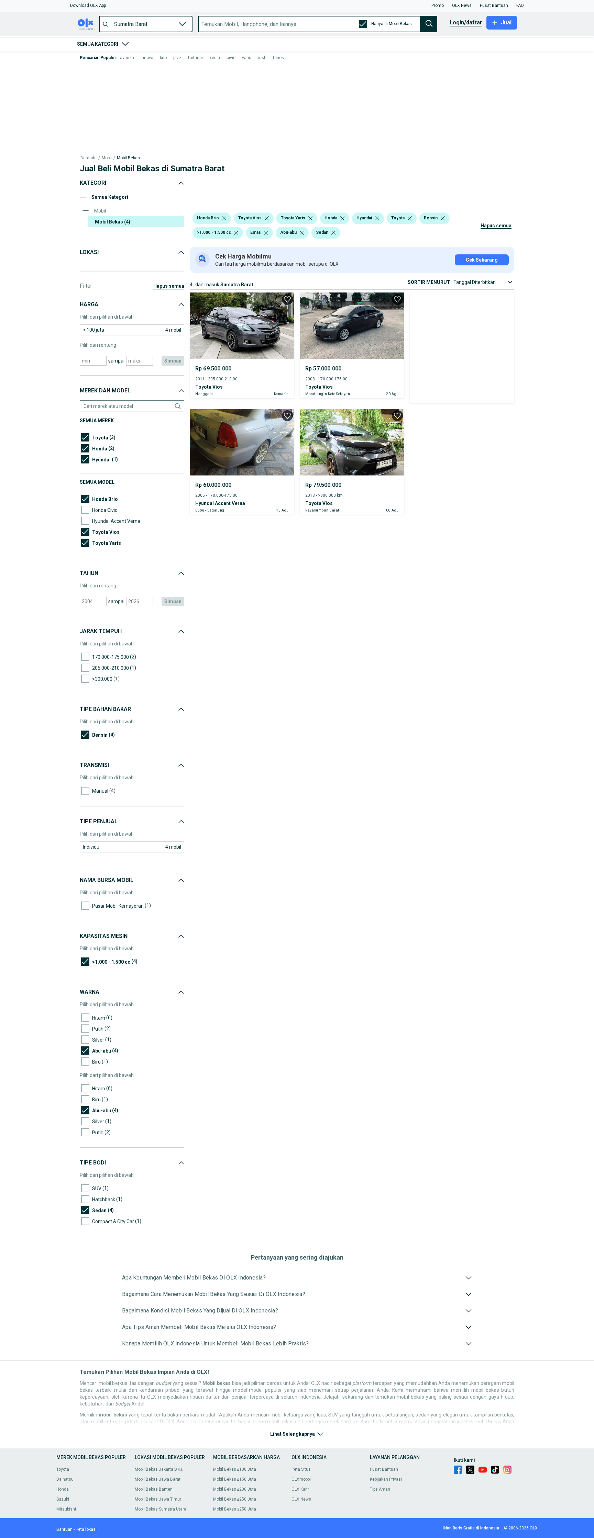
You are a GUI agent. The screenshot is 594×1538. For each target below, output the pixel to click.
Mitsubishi (66, 1509)
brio (163, 57)
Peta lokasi (86, 1529)
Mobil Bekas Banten (154, 1489)
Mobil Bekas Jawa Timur (158, 1499)
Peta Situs (301, 1469)
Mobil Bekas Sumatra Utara (160, 1509)
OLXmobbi (301, 1479)
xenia (215, 57)
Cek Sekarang (482, 260)
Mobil (107, 158)
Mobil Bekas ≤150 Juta (234, 1479)
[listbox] (224, 218)
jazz (177, 57)
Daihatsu (65, 1479)
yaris (246, 57)
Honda (62, 1489)
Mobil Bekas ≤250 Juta (234, 1499)
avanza (127, 57)
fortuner (195, 57)
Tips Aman (380, 1489)
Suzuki (62, 1499)
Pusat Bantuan (384, 1469)
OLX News (301, 1499)
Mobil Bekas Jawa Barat (157, 1479)
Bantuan (64, 1529)
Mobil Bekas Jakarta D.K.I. (159, 1469)
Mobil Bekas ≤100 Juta (234, 1469)
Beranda (88, 158)
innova (147, 57)
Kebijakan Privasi (386, 1479)
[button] (88, 5)
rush (262, 57)
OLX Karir (300, 1489)
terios (278, 57)
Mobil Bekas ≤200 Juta (234, 1489)
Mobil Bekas (128, 158)
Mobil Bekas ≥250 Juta (234, 1509)
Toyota (62, 1469)
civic (231, 57)
